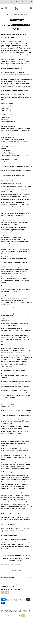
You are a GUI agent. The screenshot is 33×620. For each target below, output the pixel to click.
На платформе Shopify (15, 615)
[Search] (6, 8)
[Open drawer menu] (2, 8)
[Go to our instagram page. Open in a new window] (7, 592)
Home (7, 14)
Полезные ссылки (7, 578)
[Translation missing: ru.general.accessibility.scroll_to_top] (23, 615)
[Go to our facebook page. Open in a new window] (2, 592)
